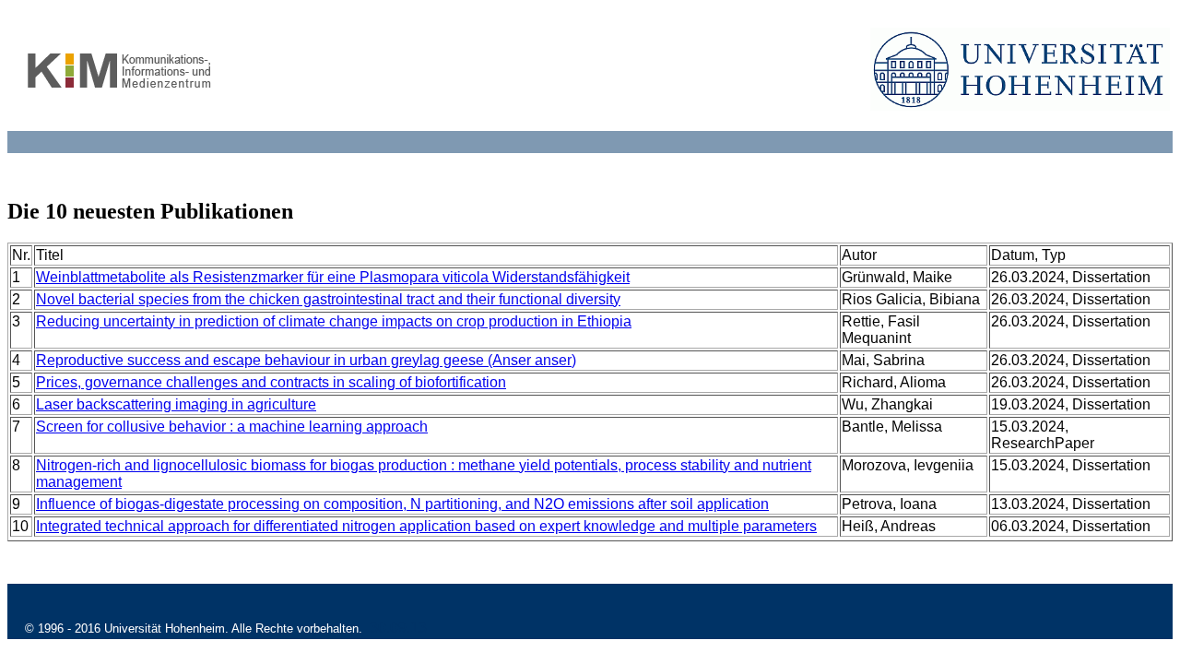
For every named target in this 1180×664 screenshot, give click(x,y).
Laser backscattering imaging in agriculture (176, 404)
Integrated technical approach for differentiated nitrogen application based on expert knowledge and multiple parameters (426, 526)
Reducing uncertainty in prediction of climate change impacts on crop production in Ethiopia (333, 321)
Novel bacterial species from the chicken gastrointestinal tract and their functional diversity (328, 299)
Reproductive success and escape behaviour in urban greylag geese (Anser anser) (306, 360)
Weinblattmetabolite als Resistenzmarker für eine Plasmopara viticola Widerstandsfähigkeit (333, 277)
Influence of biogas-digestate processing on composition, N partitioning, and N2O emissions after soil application (402, 504)
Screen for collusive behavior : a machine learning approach (232, 426)
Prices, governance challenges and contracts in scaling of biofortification (271, 382)
